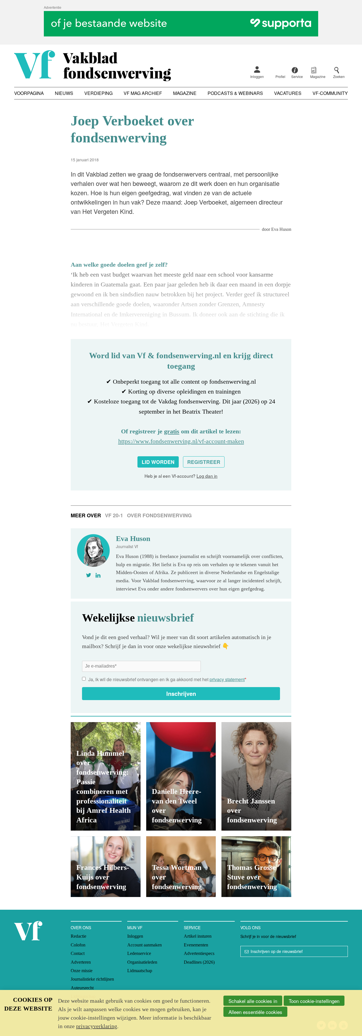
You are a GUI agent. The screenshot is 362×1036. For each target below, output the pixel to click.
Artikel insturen (198, 936)
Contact (78, 953)
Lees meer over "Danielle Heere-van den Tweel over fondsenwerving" (181, 776)
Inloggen (257, 76)
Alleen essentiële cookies (255, 1011)
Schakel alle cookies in (253, 1000)
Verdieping (98, 93)
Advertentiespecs (199, 953)
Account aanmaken (144, 944)
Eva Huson (281, 229)
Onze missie (81, 970)
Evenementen (196, 944)
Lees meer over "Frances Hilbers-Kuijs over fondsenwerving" (106, 866)
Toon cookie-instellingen (314, 1000)
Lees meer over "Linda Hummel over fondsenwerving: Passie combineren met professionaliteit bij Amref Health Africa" (106, 776)
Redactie (78, 936)
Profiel (280, 76)
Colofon (78, 944)
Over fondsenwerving (159, 515)
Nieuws (64, 93)
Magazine (185, 93)
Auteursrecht (82, 987)
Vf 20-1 (114, 515)
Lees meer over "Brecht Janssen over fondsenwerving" (256, 776)
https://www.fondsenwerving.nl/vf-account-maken (181, 441)
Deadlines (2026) (199, 962)
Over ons (81, 927)
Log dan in (207, 476)
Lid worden (158, 461)
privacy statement (227, 679)
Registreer (203, 461)
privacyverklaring (96, 1026)
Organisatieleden (142, 962)
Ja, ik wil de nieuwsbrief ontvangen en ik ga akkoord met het (167, 679)
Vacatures (287, 93)
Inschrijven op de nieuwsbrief (277, 951)
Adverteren (81, 962)
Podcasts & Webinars (235, 93)
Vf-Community (330, 93)
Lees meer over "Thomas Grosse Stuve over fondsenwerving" (256, 866)
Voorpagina (29, 93)
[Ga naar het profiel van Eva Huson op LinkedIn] (98, 575)
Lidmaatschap (139, 970)
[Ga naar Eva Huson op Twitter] (88, 575)
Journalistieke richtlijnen (92, 979)
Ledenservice (139, 953)
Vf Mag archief (143, 93)
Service (192, 927)
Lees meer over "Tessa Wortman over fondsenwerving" (181, 866)
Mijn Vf (135, 927)
